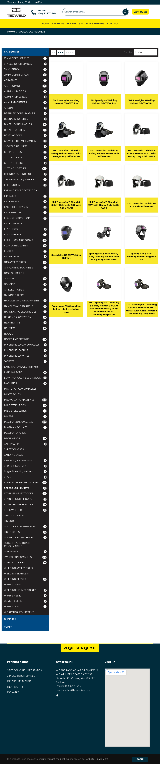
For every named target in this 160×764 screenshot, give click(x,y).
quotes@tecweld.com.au (76, 690)
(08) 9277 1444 (47, 13)
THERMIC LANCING (15, 515)
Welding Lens (25, 606)
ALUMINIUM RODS (25, 91)
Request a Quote (80, 648)
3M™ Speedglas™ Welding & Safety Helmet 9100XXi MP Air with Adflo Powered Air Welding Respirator (141, 309)
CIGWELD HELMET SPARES (25, 141)
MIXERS (25, 416)
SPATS (25, 477)
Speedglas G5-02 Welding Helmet (66, 256)
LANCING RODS (25, 372)
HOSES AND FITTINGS (25, 339)
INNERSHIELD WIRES (25, 355)
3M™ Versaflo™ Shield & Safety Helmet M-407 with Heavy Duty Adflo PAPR (66, 153)
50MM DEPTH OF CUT (25, 74)
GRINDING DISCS (14, 295)
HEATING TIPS (25, 322)
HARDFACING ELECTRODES (25, 311)
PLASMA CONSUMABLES (25, 422)
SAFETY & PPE (25, 444)
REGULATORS (25, 438)
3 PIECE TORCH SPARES (25, 64)
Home (11, 31)
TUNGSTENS (25, 551)
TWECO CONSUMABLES (25, 557)
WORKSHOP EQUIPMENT (19, 612)
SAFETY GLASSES (14, 449)
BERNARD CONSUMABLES (25, 113)
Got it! (140, 759)
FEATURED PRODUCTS (25, 218)
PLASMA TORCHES (15, 432)
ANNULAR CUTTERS (25, 102)
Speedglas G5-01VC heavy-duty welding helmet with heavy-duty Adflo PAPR (104, 256)
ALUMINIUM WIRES (25, 96)
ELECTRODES (25, 185)
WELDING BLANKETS (16, 573)
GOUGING (25, 284)
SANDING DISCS (13, 454)
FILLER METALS (13, 223)
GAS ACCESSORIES (25, 262)
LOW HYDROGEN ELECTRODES (25, 377)
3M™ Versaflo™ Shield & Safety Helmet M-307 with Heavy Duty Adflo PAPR (141, 153)
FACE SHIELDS (25, 212)
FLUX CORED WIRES (25, 245)
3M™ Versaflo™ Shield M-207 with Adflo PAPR (141, 205)
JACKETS (25, 361)
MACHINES (25, 383)
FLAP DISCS (25, 229)
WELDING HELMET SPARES (25, 590)
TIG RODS (9, 521)
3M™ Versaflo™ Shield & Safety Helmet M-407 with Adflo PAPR (104, 153)
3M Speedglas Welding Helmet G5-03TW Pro (104, 102)
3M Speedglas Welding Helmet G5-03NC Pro (141, 102)
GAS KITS (25, 278)
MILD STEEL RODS (25, 405)
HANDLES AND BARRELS (25, 306)
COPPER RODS (25, 152)
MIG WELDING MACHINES (25, 399)
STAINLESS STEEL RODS (25, 499)
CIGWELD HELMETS (25, 146)
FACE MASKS (25, 201)
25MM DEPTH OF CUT (25, 58)
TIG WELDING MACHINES (25, 537)
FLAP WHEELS (25, 234)
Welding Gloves (12, 584)
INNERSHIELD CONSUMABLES (25, 344)
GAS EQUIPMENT (14, 273)
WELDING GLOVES (25, 579)
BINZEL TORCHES (25, 130)
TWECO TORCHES (25, 562)
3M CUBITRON (25, 69)
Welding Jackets (25, 601)
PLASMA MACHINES (25, 427)
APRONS (25, 108)
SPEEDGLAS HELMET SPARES (25, 482)
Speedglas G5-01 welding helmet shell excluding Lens (66, 309)
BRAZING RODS (25, 135)
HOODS (8, 333)
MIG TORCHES (12, 394)
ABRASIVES (25, 80)
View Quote (140, 11)
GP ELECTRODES (25, 289)
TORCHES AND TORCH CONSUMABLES (17, 544)
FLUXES (25, 251)
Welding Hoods (25, 595)
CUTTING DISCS (25, 157)
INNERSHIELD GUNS (25, 350)
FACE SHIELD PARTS (25, 207)
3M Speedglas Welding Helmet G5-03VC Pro (66, 102)
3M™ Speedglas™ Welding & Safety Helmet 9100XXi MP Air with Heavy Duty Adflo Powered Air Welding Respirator (104, 308)
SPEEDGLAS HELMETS (25, 488)
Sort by (128, 52)
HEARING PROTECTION (25, 317)
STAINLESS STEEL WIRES (25, 504)
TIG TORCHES (25, 532)
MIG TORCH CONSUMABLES (20, 388)
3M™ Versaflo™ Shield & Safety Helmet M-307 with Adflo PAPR (66, 205)
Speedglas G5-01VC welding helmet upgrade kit (141, 256)
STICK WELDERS (25, 510)
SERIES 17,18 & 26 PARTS (25, 460)
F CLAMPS (25, 196)
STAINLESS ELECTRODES (25, 493)
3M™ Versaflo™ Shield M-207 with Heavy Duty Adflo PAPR (103, 205)
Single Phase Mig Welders (25, 471)
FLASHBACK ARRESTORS (25, 240)
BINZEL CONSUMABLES (25, 124)
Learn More (102, 759)
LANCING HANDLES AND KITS (21, 366)
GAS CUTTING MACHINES (25, 267)
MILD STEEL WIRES (25, 410)
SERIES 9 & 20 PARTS (25, 466)
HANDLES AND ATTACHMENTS (25, 300)
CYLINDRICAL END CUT (25, 174)
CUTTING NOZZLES (25, 168)
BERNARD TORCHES (25, 119)
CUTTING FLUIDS (25, 163)
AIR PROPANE (25, 86)
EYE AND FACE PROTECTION (20, 190)
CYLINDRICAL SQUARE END (25, 179)
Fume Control (25, 256)
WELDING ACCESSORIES (18, 568)
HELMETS (25, 328)
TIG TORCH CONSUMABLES (25, 526)
